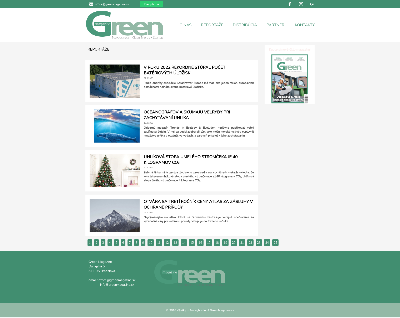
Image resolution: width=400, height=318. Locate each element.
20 (233, 242)
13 (175, 242)
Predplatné (151, 4)
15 (192, 242)
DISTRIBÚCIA (245, 25)
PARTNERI (275, 25)
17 (208, 242)
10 (150, 242)
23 (258, 242)
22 (250, 242)
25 (275, 242)
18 (217, 242)
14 (183, 242)
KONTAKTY (305, 25)
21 (242, 242)
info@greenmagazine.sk (117, 284)
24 (267, 242)
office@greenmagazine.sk (112, 4)
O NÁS (185, 25)
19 (225, 242)
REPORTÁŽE (212, 25)
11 (158, 242)
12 (167, 242)
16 (200, 242)
